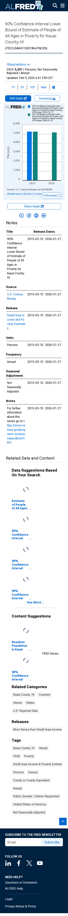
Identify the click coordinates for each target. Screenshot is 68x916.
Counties (44, 694)
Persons (18, 772)
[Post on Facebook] (29, 215)
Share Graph (32, 206)
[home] (24, 5)
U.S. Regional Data (25, 711)
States (30, 702)
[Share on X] (21, 215)
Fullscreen (50, 195)
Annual (17, 788)
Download (46, 98)
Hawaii (17, 702)
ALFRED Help (14, 888)
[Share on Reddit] (36, 215)
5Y (22, 87)
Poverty (29, 756)
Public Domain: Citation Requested (36, 796)
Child (16, 756)
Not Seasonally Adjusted (29, 812)
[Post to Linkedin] (43, 215)
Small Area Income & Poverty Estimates (39, 764)
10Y (32, 87)
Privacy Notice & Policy (20, 906)
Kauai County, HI (24, 694)
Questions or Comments (21, 882)
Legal (8, 899)
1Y (13, 87)
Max (43, 87)
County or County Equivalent (31, 780)
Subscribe (52, 842)
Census (33, 772)
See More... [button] (35, 602)
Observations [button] (17, 64)
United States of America (29, 804)
